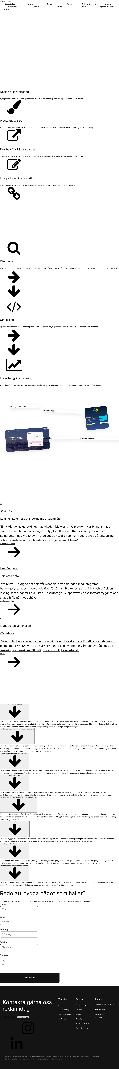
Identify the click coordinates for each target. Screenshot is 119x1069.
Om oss (50, 4)
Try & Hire (62, 1019)
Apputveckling (63, 1010)
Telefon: (4, 942)
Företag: (4, 929)
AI (59, 1005)
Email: (3, 917)
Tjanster (29, 4)
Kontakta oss (109, 4)
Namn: (3, 904)
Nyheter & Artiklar (89, 4)
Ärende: (4, 955)
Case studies (10, 4)
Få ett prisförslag (9, 1017)
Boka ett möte (23, 1017)
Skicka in (30, 977)
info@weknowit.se (99, 1004)
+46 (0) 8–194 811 (110, 1004)
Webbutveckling (64, 1014)
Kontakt (79, 1019)
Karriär (69, 4)
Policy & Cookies (82, 1028)
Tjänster (35, 7)
